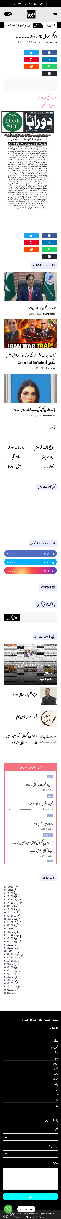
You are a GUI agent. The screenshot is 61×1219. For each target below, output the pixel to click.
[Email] (49, 73)
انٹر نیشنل (43, 25)
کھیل (57, 1094)
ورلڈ (57, 1100)
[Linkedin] (49, 59)
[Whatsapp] (49, 66)
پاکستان (20, 42)
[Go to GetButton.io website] (8, 1216)
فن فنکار (56, 1084)
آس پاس (55, 1063)
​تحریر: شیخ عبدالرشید (46, 97)
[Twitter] (31, 52)
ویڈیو (57, 1105)
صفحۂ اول (55, 1079)
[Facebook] (49, 52)
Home (41, 1217)
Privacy (17, 1217)
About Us (30, 1217)
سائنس (56, 1074)
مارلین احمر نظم (49, 104)
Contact (6, 1217)
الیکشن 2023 (54, 1047)
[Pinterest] (31, 59)
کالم (49, 777)
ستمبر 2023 (14, 992)
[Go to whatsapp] (8, 1209)
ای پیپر (56, 1058)
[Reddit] (31, 66)
